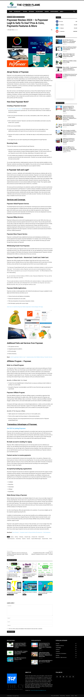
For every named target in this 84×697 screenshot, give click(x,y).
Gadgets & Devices (10, 594)
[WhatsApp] (17, 545)
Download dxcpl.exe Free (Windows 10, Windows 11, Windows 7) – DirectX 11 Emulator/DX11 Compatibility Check (69, 109)
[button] (74, 11)
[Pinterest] (14, 545)
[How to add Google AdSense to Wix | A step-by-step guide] (59, 125)
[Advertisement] (57, 5)
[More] (48, 33)
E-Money (16, 536)
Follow (75, 24)
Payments (24, 538)
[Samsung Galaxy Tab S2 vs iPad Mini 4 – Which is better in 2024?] (14, 586)
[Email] (26, 545)
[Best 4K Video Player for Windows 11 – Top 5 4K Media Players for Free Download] (59, 41)
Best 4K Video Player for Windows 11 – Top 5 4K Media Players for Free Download (69, 41)
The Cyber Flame (11, 29)
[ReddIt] (23, 545)
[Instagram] (60, 676)
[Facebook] (8, 545)
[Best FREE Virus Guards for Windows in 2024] (30, 586)
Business (12, 536)
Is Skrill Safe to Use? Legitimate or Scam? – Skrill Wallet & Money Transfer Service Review (29, 575)
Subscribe (75, 31)
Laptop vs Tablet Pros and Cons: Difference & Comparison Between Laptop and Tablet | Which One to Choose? (17, 554)
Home (8, 15)
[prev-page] (8, 597)
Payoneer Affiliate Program (36, 538)
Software (24, 594)
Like (76, 21)
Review (50, 538)
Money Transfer (41, 536)
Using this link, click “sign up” (15, 108)
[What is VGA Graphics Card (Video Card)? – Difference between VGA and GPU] (59, 55)
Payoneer (28, 538)
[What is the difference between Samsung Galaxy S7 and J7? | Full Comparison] (59, 48)
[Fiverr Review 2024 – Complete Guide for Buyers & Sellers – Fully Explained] (45, 568)
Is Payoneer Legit (27, 536)
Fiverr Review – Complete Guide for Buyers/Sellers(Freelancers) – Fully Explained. (31, 532)
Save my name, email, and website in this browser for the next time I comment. (25, 628)
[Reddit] (70, 676)
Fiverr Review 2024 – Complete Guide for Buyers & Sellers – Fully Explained (20, 652)
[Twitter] (11, 545)
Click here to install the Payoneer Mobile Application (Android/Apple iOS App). (25, 306)
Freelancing (21, 536)
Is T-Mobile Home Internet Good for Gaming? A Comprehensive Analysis (70, 75)
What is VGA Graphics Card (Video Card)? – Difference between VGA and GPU (69, 55)
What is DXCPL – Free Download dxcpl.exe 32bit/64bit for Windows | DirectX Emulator (70, 68)
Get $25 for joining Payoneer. (16, 428)
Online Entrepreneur (11, 538)
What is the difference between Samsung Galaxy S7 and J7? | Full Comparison (69, 48)
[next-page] (10, 597)
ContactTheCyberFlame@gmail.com (38, 690)
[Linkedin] (20, 545)
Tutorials (40, 594)
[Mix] (29, 545)
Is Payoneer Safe (34, 536)
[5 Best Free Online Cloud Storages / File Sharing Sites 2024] (45, 586)
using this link (22, 511)
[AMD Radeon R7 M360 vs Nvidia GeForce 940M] (59, 62)
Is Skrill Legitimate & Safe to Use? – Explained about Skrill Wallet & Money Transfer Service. (31, 357)
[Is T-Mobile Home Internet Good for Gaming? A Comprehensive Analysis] (59, 76)
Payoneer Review (45, 538)
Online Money (12, 15)
